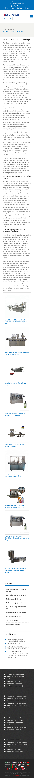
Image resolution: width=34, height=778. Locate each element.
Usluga (27, 8)
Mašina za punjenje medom (14, 718)
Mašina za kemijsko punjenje (15, 686)
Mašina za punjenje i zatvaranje (16, 612)
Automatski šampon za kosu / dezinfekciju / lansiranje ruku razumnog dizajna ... (17, 538)
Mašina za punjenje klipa (14, 749)
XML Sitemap (25, 775)
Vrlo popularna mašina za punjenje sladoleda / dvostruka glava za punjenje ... (15, 570)
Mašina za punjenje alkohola (15, 681)
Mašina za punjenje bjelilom (14, 683)
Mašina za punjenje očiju (14, 708)
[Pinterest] (11, 18)
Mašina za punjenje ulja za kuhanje (17, 696)
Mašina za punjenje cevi (13, 616)
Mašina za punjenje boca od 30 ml (16, 676)
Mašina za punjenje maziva (14, 725)
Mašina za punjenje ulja (13, 599)
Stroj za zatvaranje (12, 620)
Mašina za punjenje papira (14, 747)
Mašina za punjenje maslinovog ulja (17, 742)
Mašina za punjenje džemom (15, 720)
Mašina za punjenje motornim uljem (17, 727)
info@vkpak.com (18, 6)
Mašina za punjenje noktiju (14, 740)
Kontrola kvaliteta (16, 8)
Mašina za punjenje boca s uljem (16, 701)
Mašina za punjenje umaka (14, 603)
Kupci (6, 8)
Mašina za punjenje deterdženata (16, 698)
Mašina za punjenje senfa (14, 729)
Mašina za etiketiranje (13, 624)
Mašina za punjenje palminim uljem (17, 744)
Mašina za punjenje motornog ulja (16, 703)
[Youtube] (4, 18)
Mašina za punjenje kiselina (14, 679)
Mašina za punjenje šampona (15, 751)
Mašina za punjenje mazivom (15, 722)
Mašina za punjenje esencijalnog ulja (17, 705)
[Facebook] (7, 18)
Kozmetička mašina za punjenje (16, 595)
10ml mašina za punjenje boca (15, 674)
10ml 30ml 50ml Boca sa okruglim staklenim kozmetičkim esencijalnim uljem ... (16, 321)
